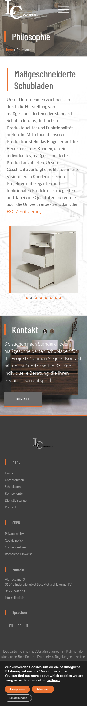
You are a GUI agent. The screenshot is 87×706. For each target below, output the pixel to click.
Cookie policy (14, 540)
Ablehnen (43, 689)
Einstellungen (18, 698)
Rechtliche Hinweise (19, 554)
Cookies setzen (15, 547)
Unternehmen (14, 480)
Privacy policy (14, 534)
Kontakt (10, 507)
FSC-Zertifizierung (24, 211)
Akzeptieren (17, 689)
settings (53, 680)
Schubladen (13, 487)
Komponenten (14, 493)
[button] (27, 298)
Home (9, 49)
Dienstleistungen (16, 500)
